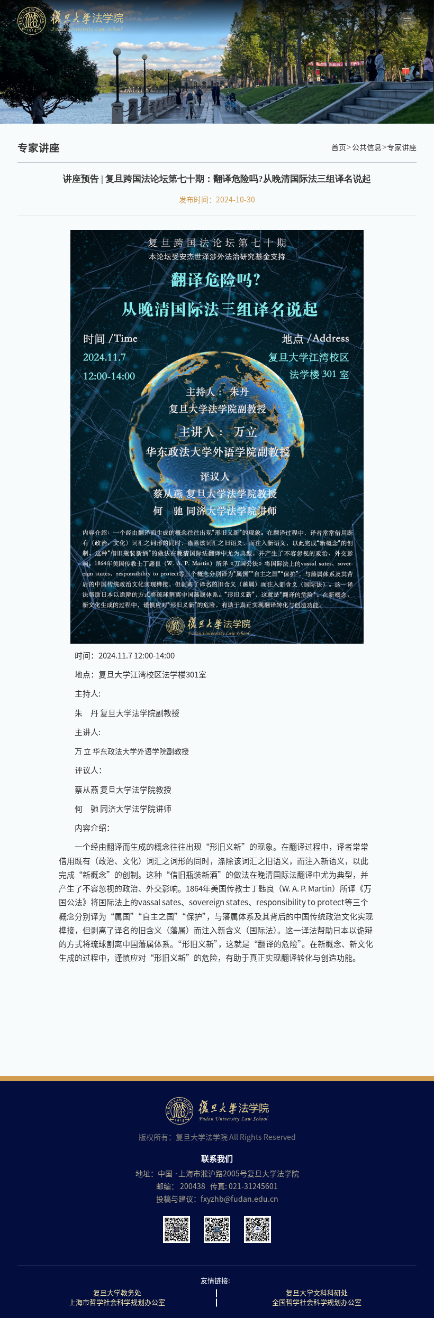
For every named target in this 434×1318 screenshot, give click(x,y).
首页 (338, 147)
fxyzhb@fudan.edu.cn (239, 1199)
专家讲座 (402, 147)
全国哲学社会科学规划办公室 (316, 1302)
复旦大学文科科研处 (317, 1292)
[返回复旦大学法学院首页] (205, 21)
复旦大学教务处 (117, 1292)
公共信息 (367, 147)
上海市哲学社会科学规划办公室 (117, 1302)
